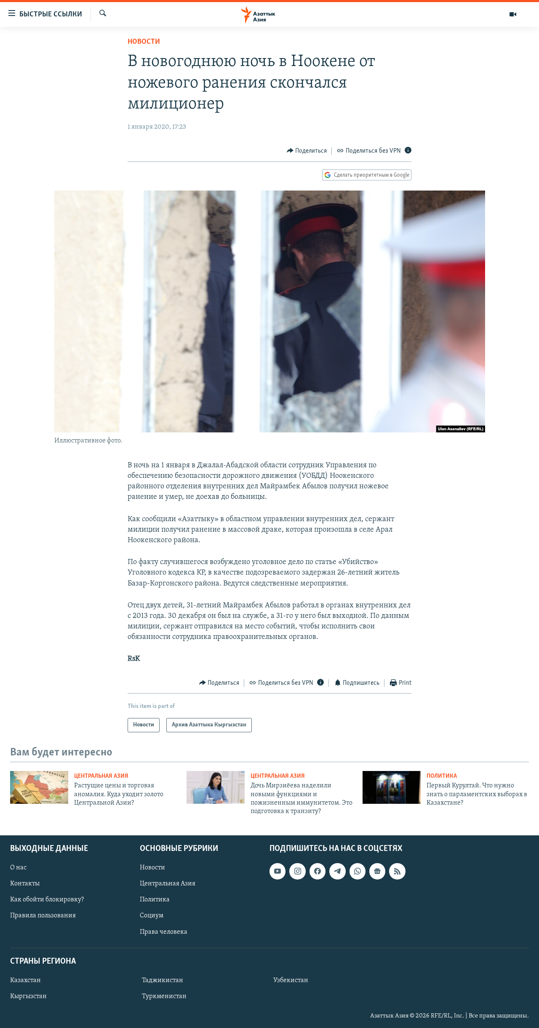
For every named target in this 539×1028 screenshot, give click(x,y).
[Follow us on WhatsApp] (358, 871)
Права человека (163, 931)
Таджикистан (162, 980)
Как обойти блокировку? (47, 899)
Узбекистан (290, 980)
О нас (18, 867)
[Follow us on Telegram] (337, 871)
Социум (151, 915)
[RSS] (397, 871)
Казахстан (25, 980)
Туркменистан (164, 996)
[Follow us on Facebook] (318, 871)
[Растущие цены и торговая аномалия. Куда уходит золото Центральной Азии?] (39, 787)
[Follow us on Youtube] (278, 871)
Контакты (25, 883)
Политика (442, 776)
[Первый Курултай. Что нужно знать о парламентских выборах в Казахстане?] (392, 787)
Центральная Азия (101, 776)
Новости (144, 42)
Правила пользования (43, 915)
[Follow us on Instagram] (297, 871)
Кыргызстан (28, 996)
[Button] (307, 151)
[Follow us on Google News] (377, 871)
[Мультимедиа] (513, 14)
